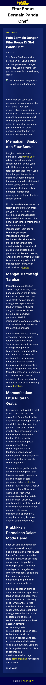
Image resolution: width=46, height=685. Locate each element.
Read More (13, 668)
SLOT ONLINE (11, 33)
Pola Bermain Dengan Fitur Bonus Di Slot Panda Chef (22, 42)
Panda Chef (28, 156)
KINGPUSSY (27, 681)
